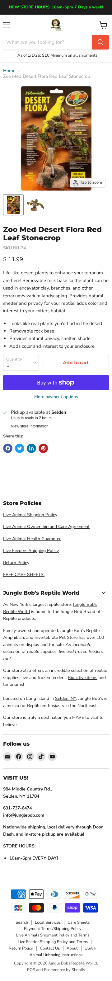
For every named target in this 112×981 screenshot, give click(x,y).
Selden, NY (65, 698)
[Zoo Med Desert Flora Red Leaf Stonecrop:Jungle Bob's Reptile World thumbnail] (13, 205)
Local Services (48, 922)
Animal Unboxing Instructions (56, 955)
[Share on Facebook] (7, 448)
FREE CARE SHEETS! (23, 575)
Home (9, 70)
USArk (90, 948)
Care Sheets (79, 922)
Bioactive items (82, 678)
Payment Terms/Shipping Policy (53, 928)
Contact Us (50, 948)
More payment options (56, 396)
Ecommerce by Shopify (64, 970)
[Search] (100, 42)
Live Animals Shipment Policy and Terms (52, 935)
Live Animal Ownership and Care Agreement (46, 527)
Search (22, 922)
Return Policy (16, 563)
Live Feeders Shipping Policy (31, 551)
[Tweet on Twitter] (19, 448)
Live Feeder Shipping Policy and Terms (53, 942)
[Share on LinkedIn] (31, 448)
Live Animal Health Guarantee (32, 539)
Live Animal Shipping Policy (30, 515)
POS (31, 970)
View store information (30, 426)
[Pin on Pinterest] (43, 448)
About (72, 948)
